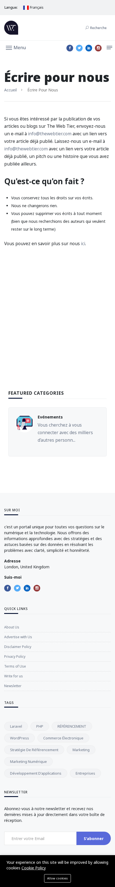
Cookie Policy (33, 868)
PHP (39, 726)
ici (83, 244)
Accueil (10, 90)
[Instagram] (98, 48)
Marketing (81, 749)
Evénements (50, 417)
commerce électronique (63, 738)
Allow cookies (57, 878)
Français (36, 7)
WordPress (19, 738)
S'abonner (94, 838)
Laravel (16, 726)
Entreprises (85, 773)
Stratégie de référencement (34, 749)
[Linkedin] (88, 48)
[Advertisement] (57, 327)
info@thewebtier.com (49, 134)
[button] (16, 47)
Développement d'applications (35, 773)
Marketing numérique (28, 761)
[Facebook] (69, 48)
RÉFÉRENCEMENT (72, 726)
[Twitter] (79, 48)
